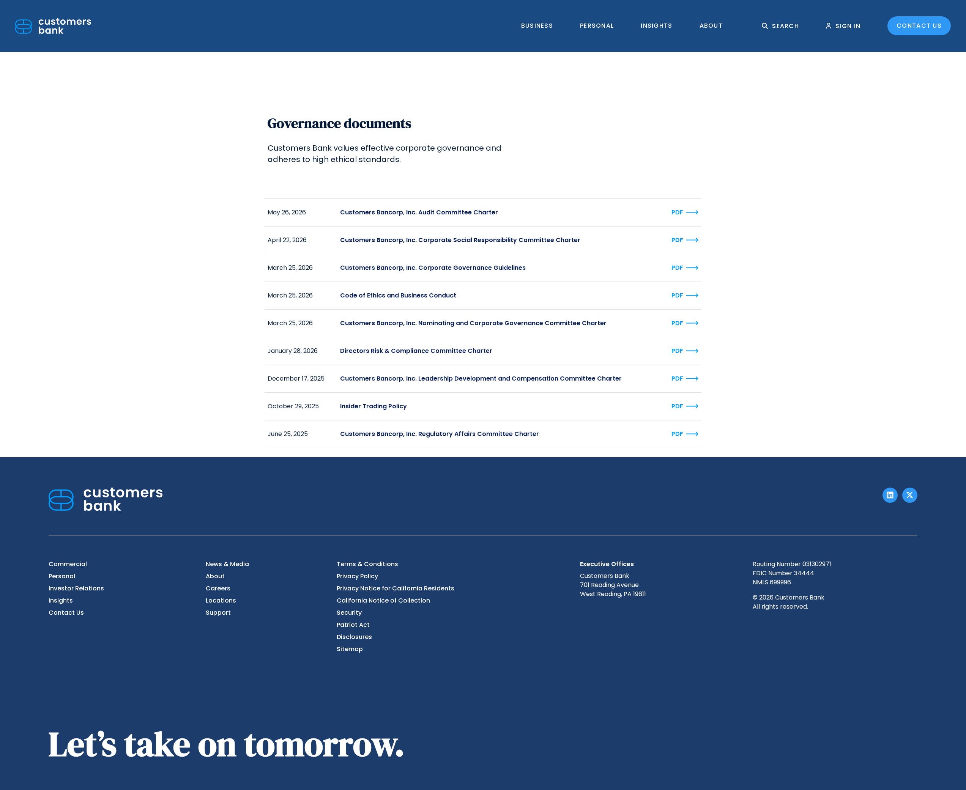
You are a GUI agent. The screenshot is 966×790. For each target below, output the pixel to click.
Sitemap (350, 649)
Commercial (68, 564)
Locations (221, 600)
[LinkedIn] (890, 495)
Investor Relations (76, 588)
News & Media (227, 564)
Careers (218, 588)
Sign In (847, 26)
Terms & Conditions (367, 564)
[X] (909, 495)
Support (218, 612)
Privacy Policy (357, 576)
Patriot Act (353, 624)
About (711, 25)
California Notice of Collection (383, 600)
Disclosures (354, 637)
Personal (597, 25)
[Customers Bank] (53, 26)
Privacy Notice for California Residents (395, 588)
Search (785, 26)
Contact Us (919, 25)
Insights (656, 25)
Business (537, 25)
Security (349, 612)
